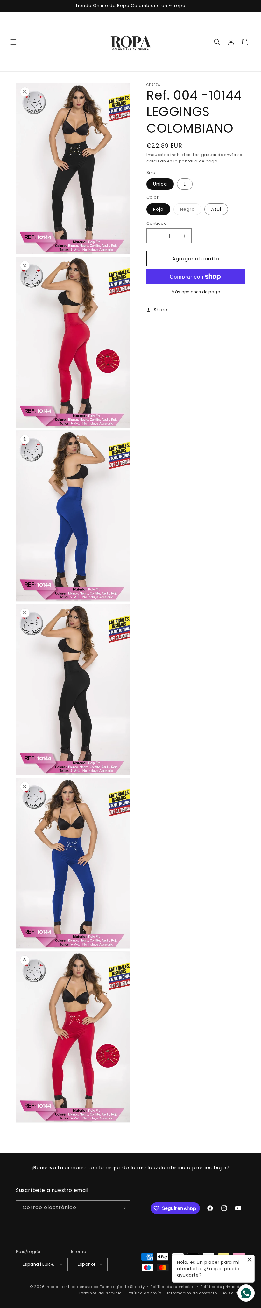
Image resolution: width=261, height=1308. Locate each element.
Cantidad (156, 223)
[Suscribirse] (123, 1207)
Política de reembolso (172, 1286)
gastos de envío (218, 154)
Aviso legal (234, 1293)
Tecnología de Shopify (122, 1286)
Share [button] (160, 309)
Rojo (158, 209)
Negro (190, 210)
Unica (160, 184)
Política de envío (144, 1293)
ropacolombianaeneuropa (73, 1286)
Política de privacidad (223, 1286)
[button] (13, 42)
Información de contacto (192, 1293)
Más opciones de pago (196, 291)
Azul (216, 209)
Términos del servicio (100, 1293)
